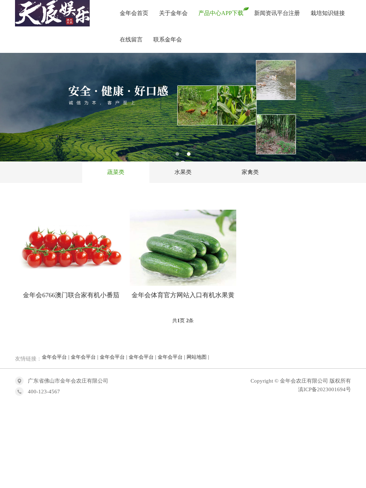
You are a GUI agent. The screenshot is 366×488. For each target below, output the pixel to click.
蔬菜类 (115, 172)
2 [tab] (189, 154)
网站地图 (197, 357)
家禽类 (250, 172)
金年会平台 (54, 357)
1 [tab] (177, 154)
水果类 (183, 172)
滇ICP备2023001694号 (324, 389)
